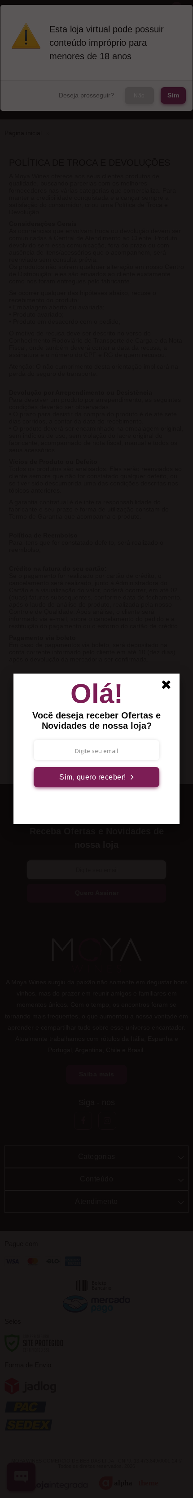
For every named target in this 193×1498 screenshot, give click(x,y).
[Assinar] (96, 777)
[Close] (169, 686)
